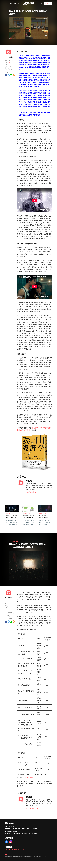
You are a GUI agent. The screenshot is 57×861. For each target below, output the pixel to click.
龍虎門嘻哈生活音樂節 (10, 618)
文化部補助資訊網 (28, 777)
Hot (6, 66)
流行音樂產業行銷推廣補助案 (10, 612)
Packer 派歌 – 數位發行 (20, 849)
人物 (7, 3)
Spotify (10, 66)
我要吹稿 (47, 3)
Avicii (7, 72)
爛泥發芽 (7, 615)
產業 (17, 8)
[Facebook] (6, 75)
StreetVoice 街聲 (9, 849)
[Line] (11, 75)
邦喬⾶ (7, 69)
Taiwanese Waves (9, 610)
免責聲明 (7, 854)
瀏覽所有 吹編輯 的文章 (32, 492)
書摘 (11, 69)
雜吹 (19, 3)
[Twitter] (9, 75)
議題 (11, 3)
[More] (14, 75)
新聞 (15, 3)
